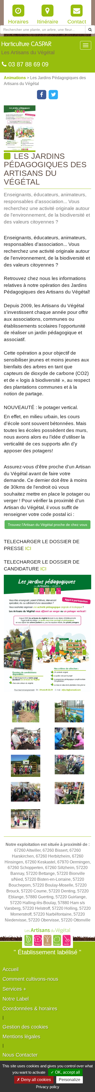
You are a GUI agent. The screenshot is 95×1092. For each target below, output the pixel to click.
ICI (28, 548)
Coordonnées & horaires (30, 1008)
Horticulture (27, 48)
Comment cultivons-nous (30, 979)
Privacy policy (47, 1087)
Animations (15, 78)
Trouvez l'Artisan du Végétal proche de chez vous (47, 525)
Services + (14, 989)
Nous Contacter (20, 1055)
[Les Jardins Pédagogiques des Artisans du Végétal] (49, 128)
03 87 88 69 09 (27, 64)
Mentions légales (21, 1036)
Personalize (69, 1079)
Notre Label (16, 999)
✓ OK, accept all (65, 1072)
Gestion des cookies (25, 1027)
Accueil (10, 969)
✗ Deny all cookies (34, 1079)
